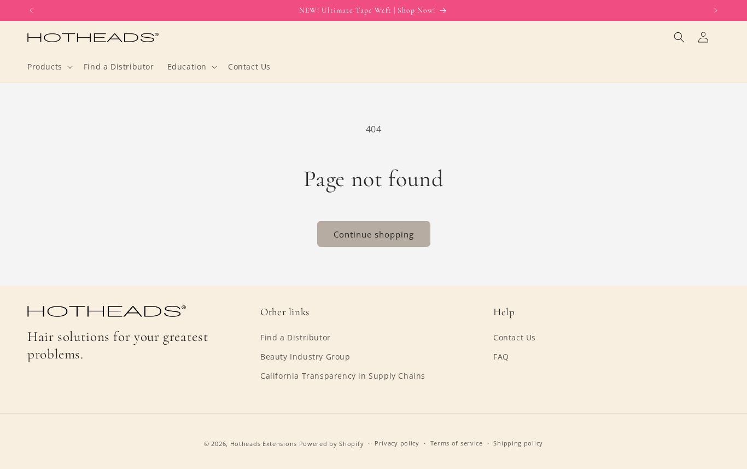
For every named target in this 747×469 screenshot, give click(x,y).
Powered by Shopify (331, 443)
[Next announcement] (716, 10)
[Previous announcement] (31, 10)
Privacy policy (397, 443)
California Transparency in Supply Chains (342, 375)
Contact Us (514, 337)
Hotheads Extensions (263, 443)
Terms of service (456, 443)
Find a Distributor (295, 337)
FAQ (501, 356)
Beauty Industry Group (305, 356)
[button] (49, 66)
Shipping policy (518, 443)
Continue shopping (374, 234)
